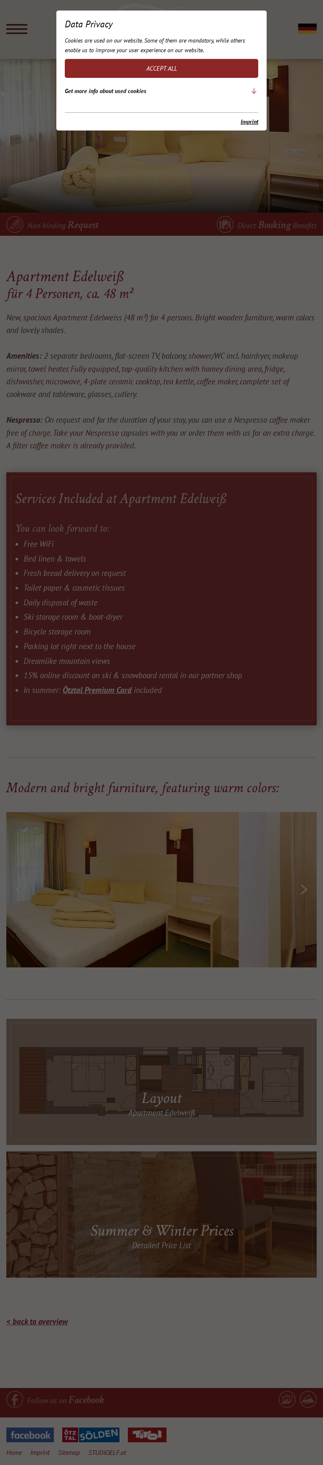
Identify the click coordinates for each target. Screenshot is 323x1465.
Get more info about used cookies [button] (105, 91)
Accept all (161, 68)
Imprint (249, 121)
